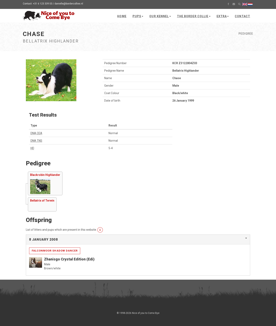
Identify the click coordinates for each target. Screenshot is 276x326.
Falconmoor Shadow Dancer (55, 250)
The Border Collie (193, 16)
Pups (137, 16)
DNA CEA (36, 133)
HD (32, 148)
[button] (100, 230)
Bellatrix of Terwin (42, 200)
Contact (242, 16)
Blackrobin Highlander (45, 174)
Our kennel (159, 16)
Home (121, 16)
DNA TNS (36, 140)
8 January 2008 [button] (43, 239)
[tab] (138, 239)
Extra (222, 16)
